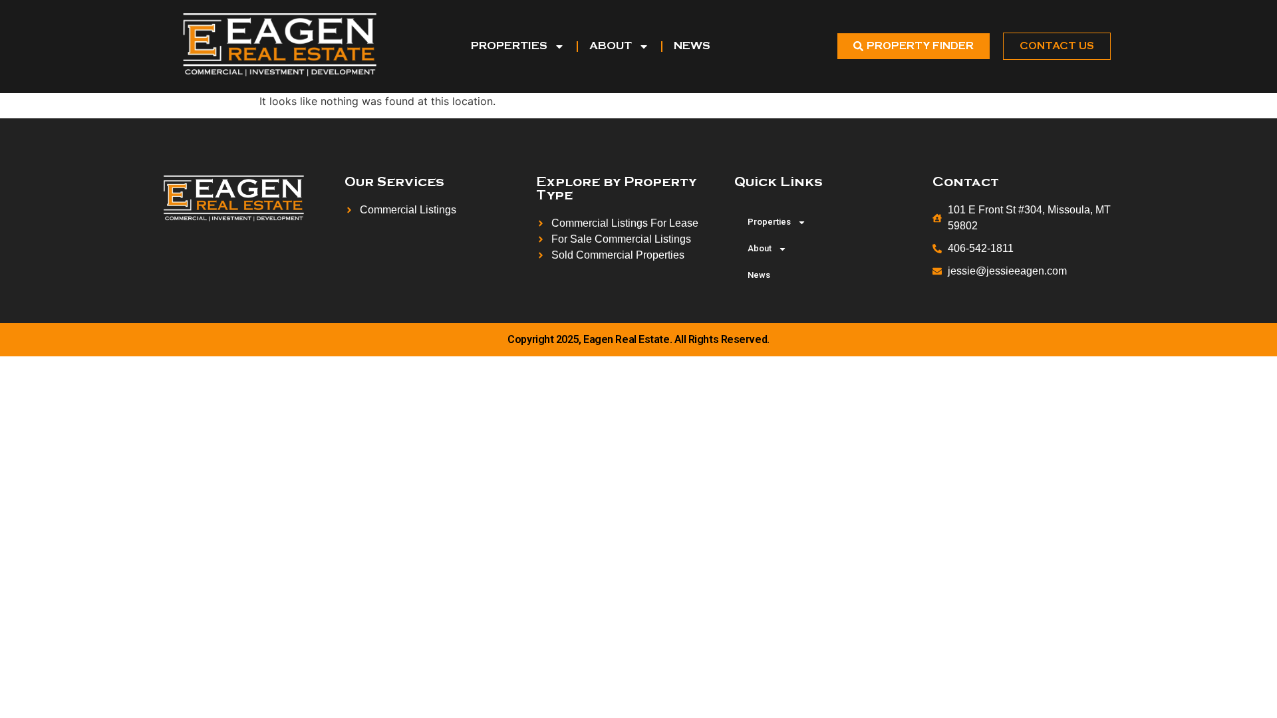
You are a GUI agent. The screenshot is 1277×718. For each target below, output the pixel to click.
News (692, 46)
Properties (509, 46)
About (610, 46)
